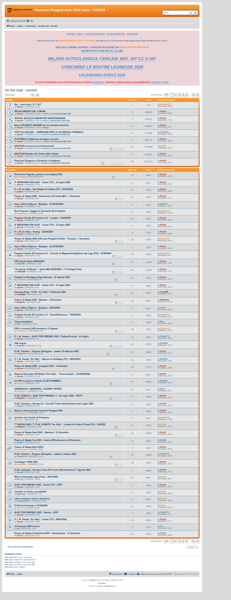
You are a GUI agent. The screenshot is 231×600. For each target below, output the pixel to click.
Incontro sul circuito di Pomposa (31, 417)
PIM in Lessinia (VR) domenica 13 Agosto (36, 328)
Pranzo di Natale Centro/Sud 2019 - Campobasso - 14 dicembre (47, 533)
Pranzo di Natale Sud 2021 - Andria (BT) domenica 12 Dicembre (47, 440)
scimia (20, 383)
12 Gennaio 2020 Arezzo (27, 526)
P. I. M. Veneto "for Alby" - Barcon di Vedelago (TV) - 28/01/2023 (47, 359)
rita (18, 529)
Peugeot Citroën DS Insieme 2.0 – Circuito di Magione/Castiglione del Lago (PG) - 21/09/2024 (62, 253)
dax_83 (20, 479)
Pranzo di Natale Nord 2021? (29, 447)
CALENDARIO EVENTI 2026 (102, 75)
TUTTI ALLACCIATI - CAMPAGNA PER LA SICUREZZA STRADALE (48, 132)
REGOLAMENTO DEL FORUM (29, 111)
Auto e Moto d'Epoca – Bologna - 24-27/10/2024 (38, 246)
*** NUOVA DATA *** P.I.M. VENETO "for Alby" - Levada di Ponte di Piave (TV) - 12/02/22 (59, 424)
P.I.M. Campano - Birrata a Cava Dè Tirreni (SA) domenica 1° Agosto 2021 (52, 470)
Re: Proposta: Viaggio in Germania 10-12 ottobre (39, 211)
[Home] (20, 11)
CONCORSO (102, 67)
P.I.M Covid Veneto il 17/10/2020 (31, 505)
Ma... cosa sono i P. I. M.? (27, 104)
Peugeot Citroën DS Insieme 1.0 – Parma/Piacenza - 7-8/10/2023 (47, 314)
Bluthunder (21, 494)
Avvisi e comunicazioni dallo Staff (57, 114)
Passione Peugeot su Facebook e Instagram (37, 160)
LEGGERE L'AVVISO (160, 82)
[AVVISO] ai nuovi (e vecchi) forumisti (34, 146)
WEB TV (80, 34)
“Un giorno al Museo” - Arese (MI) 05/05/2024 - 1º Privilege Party (48, 269)
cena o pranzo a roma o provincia (32, 498)
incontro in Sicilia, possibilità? (30, 491)
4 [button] (183, 94)
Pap (18, 324)
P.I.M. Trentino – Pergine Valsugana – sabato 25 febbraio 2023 (46, 351)
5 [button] (186, 94)
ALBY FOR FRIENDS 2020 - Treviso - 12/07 (36, 512)
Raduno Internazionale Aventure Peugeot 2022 (38, 410)
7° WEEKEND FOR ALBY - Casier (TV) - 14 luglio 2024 (42, 285)
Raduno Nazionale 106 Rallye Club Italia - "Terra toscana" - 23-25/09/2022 (52, 374)
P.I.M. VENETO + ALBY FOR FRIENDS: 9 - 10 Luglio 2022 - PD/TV (48, 395)
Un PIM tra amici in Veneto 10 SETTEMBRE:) (37, 381)
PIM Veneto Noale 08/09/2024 (29, 261)
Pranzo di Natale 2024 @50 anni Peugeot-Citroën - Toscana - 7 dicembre (51, 238)
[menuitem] (29, 21)
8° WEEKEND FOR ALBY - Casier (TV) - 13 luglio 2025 (42, 225)
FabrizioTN (164, 336)
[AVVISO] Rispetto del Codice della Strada (36, 153)
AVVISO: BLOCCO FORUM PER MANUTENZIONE (39, 118)
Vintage (46, 127)
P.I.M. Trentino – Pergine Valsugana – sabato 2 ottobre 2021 (45, 454)
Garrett (20, 406)
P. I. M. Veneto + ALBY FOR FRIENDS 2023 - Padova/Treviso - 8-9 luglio (51, 336)
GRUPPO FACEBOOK (95, 34)
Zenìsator (102, 583)
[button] (166, 95)
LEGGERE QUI (97, 82)
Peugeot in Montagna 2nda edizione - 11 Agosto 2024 (42, 277)
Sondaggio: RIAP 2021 (26, 462)
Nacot (162, 389)
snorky (163, 146)
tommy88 (21, 272)
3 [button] (179, 94)
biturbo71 (164, 204)
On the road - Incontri (21, 90)
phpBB (92, 580)
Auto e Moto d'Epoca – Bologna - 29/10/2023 (37, 308)
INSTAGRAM (132, 34)
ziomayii (163, 381)
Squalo (20, 107)
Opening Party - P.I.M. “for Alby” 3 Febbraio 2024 (40, 292)
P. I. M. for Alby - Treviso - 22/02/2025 (33, 232)
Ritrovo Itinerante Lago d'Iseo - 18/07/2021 (36, 477)
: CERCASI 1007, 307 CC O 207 (102, 58)
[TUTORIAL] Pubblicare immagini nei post (36, 139)
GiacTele (21, 264)
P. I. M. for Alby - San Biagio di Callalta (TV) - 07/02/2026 (43, 189)
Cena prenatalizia (23, 321)
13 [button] (193, 94)
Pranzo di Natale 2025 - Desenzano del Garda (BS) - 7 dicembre (47, 196)
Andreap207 (165, 104)
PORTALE (70, 34)
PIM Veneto (20, 343)
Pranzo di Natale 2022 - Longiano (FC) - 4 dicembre (41, 366)
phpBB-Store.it (110, 586)
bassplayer (22, 177)
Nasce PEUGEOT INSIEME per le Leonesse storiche (41, 125)
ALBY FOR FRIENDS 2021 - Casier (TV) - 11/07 (38, 484)
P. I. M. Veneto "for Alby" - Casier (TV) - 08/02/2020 (40, 519)
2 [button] (175, 94)
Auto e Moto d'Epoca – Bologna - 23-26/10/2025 (38, 204)
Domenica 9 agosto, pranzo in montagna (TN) (38, 174)
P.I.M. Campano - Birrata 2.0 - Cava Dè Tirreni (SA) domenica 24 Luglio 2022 (54, 403)
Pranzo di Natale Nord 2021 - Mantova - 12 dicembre (41, 432)
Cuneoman (164, 132)
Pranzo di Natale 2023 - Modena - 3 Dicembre (37, 300)
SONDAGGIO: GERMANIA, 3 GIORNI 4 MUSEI (38, 389)
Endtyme (21, 302)
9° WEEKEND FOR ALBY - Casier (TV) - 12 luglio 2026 (42, 182)
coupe (19, 420)
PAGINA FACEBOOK (116, 34)
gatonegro (164, 300)
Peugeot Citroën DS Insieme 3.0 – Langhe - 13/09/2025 (42, 218)
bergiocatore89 (23, 501)
